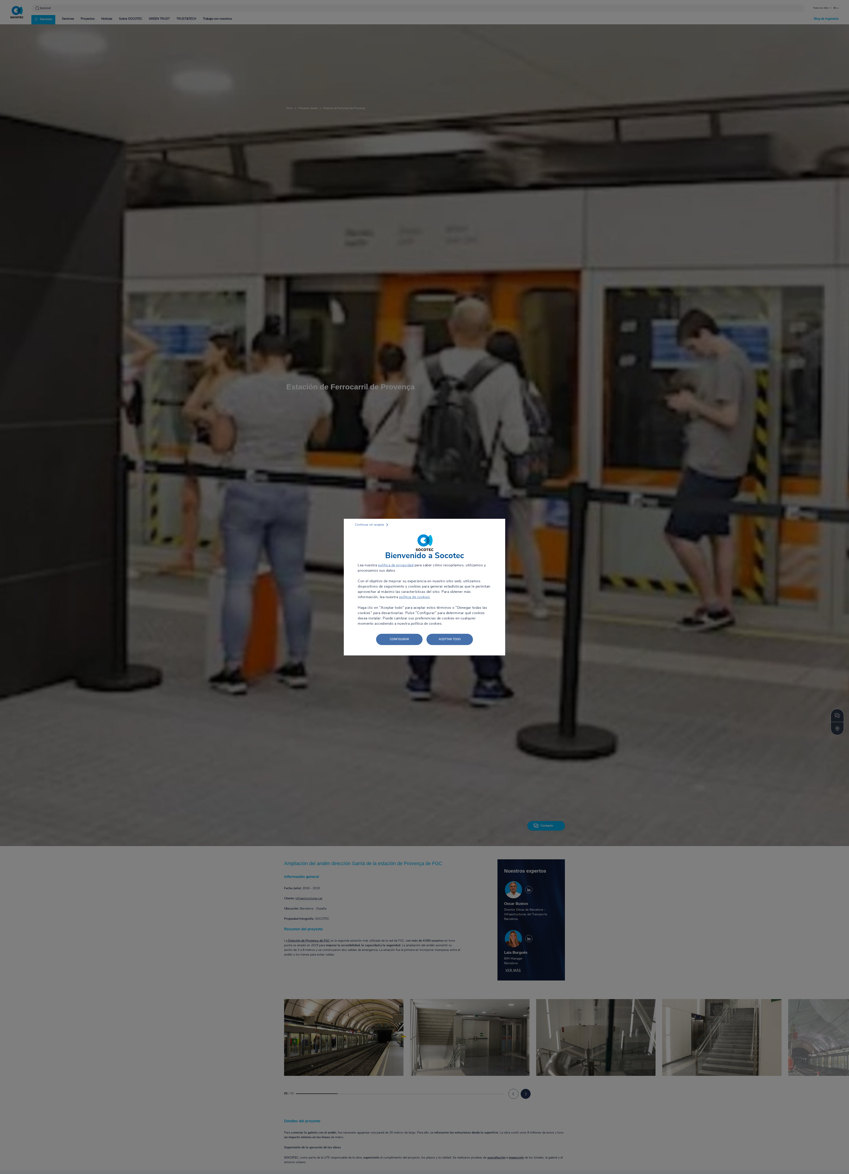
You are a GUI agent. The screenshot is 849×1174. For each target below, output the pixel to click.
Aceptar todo (450, 639)
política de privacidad (395, 565)
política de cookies (414, 597)
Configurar (399, 639)
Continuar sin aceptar (369, 524)
